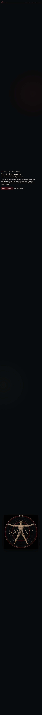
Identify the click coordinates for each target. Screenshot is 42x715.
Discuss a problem (7, 188)
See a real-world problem (18, 188)
